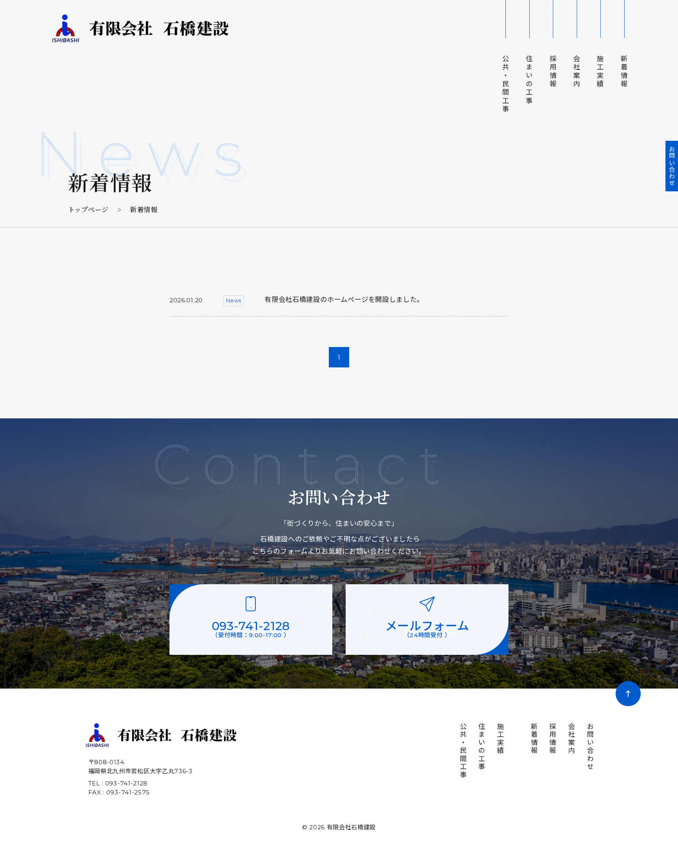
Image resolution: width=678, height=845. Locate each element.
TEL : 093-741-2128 (118, 783)
